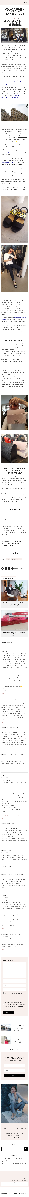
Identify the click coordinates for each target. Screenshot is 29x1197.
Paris (8, 559)
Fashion (8, 18)
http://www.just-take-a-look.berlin (11, 815)
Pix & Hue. (25, 1193)
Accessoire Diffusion (8, 162)
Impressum (4, 1165)
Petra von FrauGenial (10, 728)
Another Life (5, 1179)
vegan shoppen (16, 559)
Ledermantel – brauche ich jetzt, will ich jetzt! (14, 1181)
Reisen (13, 18)
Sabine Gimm (6, 850)
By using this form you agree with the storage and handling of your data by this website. (15, 1004)
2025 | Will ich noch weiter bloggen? (23, 1180)
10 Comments (6, 642)
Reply (3, 693)
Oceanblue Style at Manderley (14, 11)
